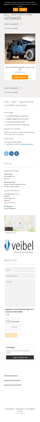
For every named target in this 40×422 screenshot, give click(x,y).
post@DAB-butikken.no (26, 144)
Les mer (23, 9)
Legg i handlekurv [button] (20, 77)
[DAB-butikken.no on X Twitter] (6, 153)
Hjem (7, 15)
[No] (38, 7)
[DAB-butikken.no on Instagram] (11, 153)
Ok (15, 9)
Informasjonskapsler (11, 375)
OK (8, 315)
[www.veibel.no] (16, 153)
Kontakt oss (11, 335)
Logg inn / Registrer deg (20, 357)
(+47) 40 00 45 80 (10, 208)
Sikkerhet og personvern (12, 380)
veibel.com (9, 206)
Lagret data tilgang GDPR (12, 385)
